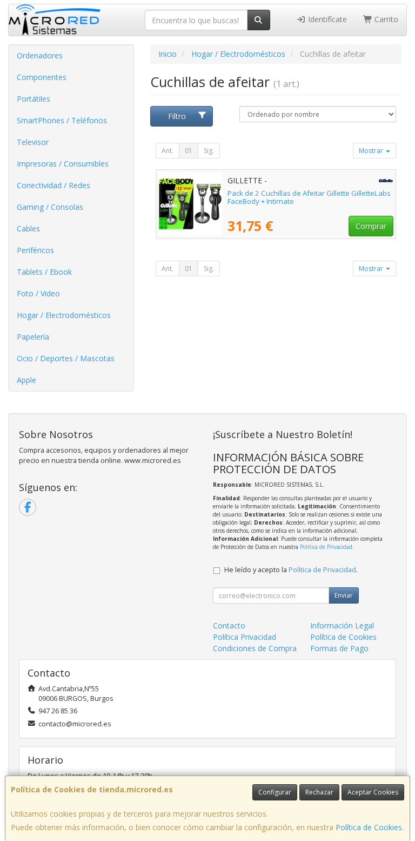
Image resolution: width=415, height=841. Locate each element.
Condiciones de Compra (255, 648)
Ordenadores (40, 55)
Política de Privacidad (326, 547)
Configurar (274, 792)
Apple (26, 380)
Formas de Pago (339, 648)
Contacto (229, 625)
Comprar (371, 226)
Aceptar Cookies (372, 792)
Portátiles (33, 99)
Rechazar (319, 792)
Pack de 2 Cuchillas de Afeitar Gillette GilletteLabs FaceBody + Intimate (309, 197)
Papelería (33, 337)
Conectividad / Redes (53, 185)
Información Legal (342, 625)
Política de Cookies (369, 827)
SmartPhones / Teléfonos (62, 120)
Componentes (41, 77)
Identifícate (326, 19)
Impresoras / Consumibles (63, 163)
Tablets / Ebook (44, 272)
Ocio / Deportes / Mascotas (66, 358)
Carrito (385, 19)
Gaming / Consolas (50, 207)
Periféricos (35, 250)
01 (188, 150)
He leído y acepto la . (291, 569)
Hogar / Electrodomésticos (64, 315)
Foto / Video (38, 293)
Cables (28, 228)
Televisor (33, 142)
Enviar (343, 595)
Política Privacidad (244, 637)
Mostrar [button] (372, 150)
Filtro (177, 116)
